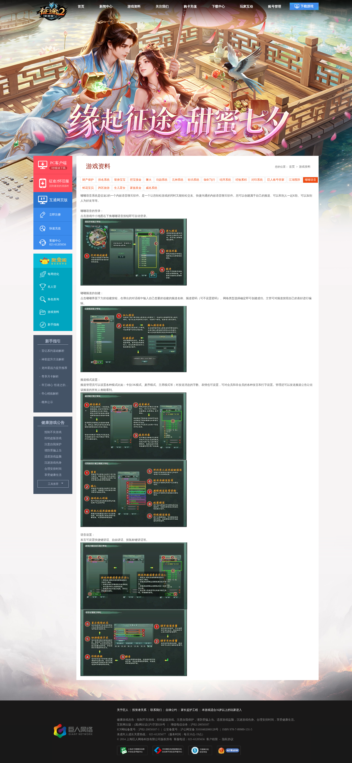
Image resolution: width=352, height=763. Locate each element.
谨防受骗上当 (53, 450)
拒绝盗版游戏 (53, 438)
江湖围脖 (294, 179)
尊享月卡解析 (50, 376)
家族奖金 (135, 187)
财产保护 (88, 179)
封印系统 (257, 179)
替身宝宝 (119, 179)
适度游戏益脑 (53, 456)
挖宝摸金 (135, 179)
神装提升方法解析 (53, 359)
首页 (292, 166)
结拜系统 (225, 179)
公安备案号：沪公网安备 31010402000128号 (190, 729)
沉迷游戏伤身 (53, 462)
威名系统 (151, 187)
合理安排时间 (53, 468)
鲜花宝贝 (88, 187)
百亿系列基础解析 (53, 350)
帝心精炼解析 (50, 393)
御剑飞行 (209, 179)
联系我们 (156, 709)
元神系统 (177, 179)
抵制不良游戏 (53, 432)
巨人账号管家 (275, 179)
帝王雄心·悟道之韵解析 (55, 385)
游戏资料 (304, 166)
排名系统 (104, 179)
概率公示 (47, 402)
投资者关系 (139, 709)
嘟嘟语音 (310, 179)
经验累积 (241, 179)
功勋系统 (161, 179)
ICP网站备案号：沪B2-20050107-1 (138, 729)
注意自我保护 (53, 444)
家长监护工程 (189, 709)
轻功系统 (193, 179)
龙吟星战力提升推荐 (54, 367)
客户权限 (212, 739)
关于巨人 (122, 709)
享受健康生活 (53, 474)
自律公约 (171, 709)
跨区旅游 (104, 187)
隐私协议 (227, 739)
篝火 (149, 179)
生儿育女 (119, 187)
